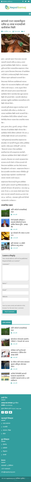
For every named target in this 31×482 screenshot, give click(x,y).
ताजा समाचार (6, 423)
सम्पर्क (4, 455)
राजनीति (5, 427)
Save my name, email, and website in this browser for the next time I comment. (13, 306)
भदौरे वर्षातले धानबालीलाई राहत (19, 210)
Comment (6, 264)
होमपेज (5, 444)
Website (4, 296)
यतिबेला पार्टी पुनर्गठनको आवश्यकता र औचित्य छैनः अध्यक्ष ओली (18, 352)
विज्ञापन (5, 451)
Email (4, 290)
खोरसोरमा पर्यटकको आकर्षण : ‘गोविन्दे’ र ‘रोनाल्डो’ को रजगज (20, 340)
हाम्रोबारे (5, 448)
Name (4, 283)
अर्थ (24, 31)
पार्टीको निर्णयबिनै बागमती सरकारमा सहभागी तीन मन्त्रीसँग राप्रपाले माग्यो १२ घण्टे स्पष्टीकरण (20, 377)
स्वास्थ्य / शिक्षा (7, 430)
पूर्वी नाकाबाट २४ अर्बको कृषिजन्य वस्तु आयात (18, 244)
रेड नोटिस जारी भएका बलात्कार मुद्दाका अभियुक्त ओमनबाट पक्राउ (20, 364)
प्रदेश (4, 433)
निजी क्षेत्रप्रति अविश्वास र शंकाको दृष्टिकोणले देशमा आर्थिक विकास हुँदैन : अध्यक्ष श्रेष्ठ (19, 223)
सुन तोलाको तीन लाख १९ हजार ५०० (20, 234)
